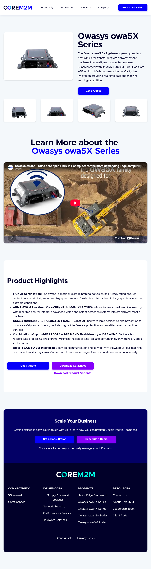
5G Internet (15, 495)
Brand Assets (64, 538)
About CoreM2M (123, 502)
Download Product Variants (72, 373)
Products (85, 488)
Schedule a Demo (96, 439)
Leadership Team (123, 508)
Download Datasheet (73, 366)
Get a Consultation (133, 7)
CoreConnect (16, 502)
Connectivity (19, 488)
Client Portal (120, 515)
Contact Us (120, 495)
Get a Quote (93, 91)
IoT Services (52, 488)
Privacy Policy (86, 538)
